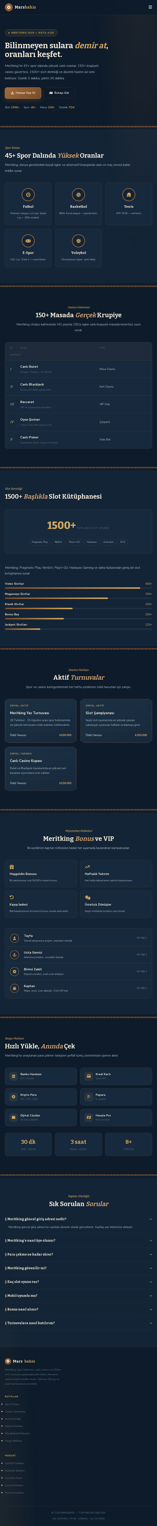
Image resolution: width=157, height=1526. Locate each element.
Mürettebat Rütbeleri (17, 1433)
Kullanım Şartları (15, 1470)
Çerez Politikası (14, 1485)
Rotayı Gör (61, 93)
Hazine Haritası (14, 1426)
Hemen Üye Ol (25, 93)
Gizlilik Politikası (14, 1463)
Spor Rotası (12, 1404)
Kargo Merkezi (13, 1441)
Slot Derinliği (13, 1419)
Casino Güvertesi (15, 1411)
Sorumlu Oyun (13, 1478)
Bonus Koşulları (14, 1493)
